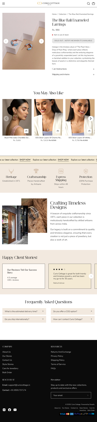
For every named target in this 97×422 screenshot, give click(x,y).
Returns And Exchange (61, 352)
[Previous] (6, 41)
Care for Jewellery (10, 368)
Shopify (91, 404)
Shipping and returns (61, 74)
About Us (6, 352)
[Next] (41, 41)
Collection (62, 14)
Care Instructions (59, 69)
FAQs (53, 368)
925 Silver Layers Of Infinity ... (80, 137)
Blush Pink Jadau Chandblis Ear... (16, 137)
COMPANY (7, 347)
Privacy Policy (57, 356)
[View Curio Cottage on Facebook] (9, 410)
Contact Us (7, 360)
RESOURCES (56, 347)
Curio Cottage (75, 404)
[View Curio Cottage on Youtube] (15, 410)
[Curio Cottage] (48, 3)
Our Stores (7, 356)
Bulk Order (7, 372)
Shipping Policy (57, 360)
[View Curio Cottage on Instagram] (4, 410)
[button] (88, 3)
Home (54, 14)
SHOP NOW (33, 159)
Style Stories (8, 364)
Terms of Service (58, 364)
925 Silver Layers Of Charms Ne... (48, 137)
